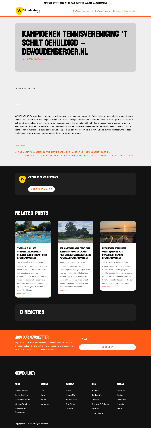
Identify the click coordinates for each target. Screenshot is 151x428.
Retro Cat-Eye (21, 395)
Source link (20, 145)
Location (95, 399)
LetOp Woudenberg (101, 11)
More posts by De (41, 189)
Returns (95, 409)
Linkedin (120, 404)
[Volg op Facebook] (17, 367)
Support (95, 390)
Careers (69, 409)
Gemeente (117, 11)
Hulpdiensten (130, 11)
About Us (70, 395)
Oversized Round (22, 399)
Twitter (120, 395)
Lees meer (21, 293)
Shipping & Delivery (100, 404)
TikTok (120, 409)
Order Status (97, 413)
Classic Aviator (21, 390)
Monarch (45, 404)
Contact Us (97, 395)
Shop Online (71, 399)
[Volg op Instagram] (26, 367)
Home (68, 390)
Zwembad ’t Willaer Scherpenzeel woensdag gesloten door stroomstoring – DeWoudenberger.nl (33, 253)
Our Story (70, 404)
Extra (43, 395)
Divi (42, 390)
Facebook (121, 399)
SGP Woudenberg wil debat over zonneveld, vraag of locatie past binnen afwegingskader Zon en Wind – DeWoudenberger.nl (75, 253)
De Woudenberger (81, 11)
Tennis (18, 104)
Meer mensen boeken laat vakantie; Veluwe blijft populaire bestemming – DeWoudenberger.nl (114, 253)
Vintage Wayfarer (23, 404)
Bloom (43, 399)
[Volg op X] (22, 367)
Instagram (121, 390)
